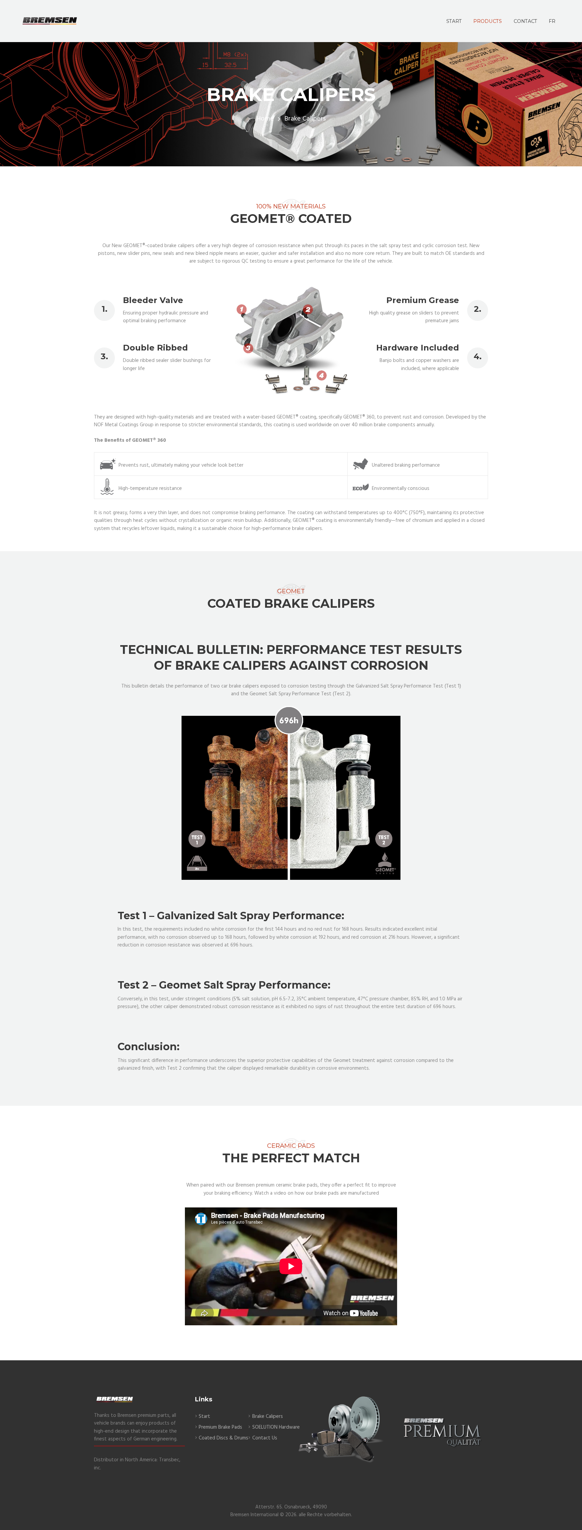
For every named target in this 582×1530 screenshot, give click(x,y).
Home (265, 119)
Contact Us (264, 1438)
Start (204, 1416)
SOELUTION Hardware (276, 1427)
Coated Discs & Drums (223, 1438)
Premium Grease (422, 300)
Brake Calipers (267, 1416)
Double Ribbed (155, 348)
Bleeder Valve (153, 300)
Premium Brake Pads (220, 1427)
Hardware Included (417, 348)
